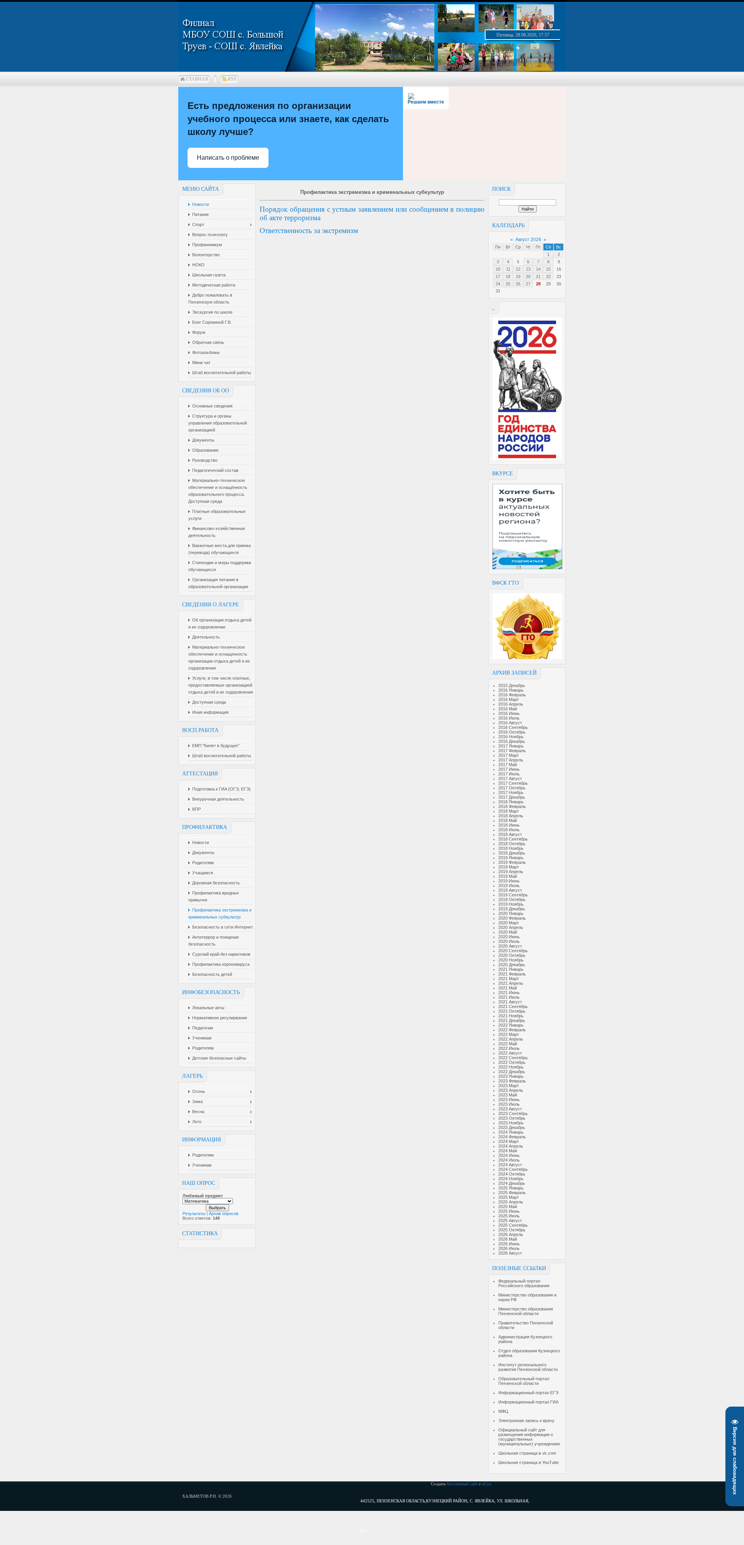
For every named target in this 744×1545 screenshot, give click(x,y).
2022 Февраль (512, 1029)
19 (518, 276)
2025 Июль (509, 1216)
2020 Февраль (512, 918)
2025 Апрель (510, 1202)
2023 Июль (509, 1104)
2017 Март (508, 755)
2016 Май (507, 708)
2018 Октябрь (511, 843)
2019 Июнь (509, 881)
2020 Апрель (510, 927)
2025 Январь (511, 1188)
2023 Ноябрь (511, 1122)
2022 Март (508, 1034)
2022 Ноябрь (511, 1067)
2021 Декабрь (511, 1020)
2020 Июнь (509, 936)
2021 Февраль (512, 974)
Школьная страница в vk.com (527, 1453)
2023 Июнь (509, 1099)
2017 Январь (511, 746)
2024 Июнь (509, 1155)
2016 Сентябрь (513, 727)
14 (538, 269)
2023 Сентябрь (513, 1113)
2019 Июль (509, 885)
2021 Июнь (509, 992)
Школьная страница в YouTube (528, 1462)
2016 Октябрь (511, 732)
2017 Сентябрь (513, 783)
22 (548, 276)
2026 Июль (509, 1248)
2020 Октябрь (511, 955)
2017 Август (510, 778)
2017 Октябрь (511, 787)
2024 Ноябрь (511, 1178)
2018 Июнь (509, 825)
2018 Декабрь (511, 853)
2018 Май (507, 820)
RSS (232, 79)
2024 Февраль (512, 1136)
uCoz (486, 1483)
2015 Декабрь (511, 685)
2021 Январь (511, 969)
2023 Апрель (510, 1090)
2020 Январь (511, 913)
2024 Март (508, 1141)
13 (528, 269)
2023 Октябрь (511, 1118)
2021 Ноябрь (511, 1015)
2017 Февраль (512, 750)
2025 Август (510, 1220)
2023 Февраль (512, 1081)
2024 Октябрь (511, 1174)
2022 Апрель (510, 1039)
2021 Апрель (510, 983)
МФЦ (503, 1411)
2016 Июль (509, 718)
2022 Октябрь (511, 1062)
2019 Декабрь (511, 908)
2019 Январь (511, 857)
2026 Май (507, 1239)
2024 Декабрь (511, 1183)
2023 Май (507, 1095)
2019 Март (508, 867)
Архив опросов (223, 1213)
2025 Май (507, 1206)
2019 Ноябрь (511, 904)
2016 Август (510, 722)
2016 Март (508, 699)
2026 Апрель (510, 1234)
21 (538, 276)
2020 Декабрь (511, 964)
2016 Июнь (509, 713)
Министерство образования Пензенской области (525, 1311)
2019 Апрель (510, 871)
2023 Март (508, 1085)
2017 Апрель (510, 760)
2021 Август (510, 1002)
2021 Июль (509, 997)
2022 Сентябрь (513, 1057)
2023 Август (510, 1109)
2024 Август (510, 1164)
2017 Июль (509, 774)
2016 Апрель (510, 704)
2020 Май (507, 932)
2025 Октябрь (511, 1229)
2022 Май (507, 1043)
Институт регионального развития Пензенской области (528, 1367)
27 (528, 283)
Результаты (194, 1213)
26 (518, 283)
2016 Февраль (512, 694)
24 (498, 283)
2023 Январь (511, 1076)
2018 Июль (509, 829)
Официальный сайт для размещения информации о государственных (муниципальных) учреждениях (529, 1437)
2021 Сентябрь (513, 1006)
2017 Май (507, 764)
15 (548, 269)
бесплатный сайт (462, 1483)
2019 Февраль (512, 862)
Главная (197, 79)
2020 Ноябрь (511, 960)
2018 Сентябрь (513, 839)
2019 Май (507, 876)
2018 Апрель (510, 815)
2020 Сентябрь (513, 950)
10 (498, 269)
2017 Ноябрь (511, 792)
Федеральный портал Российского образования (523, 1283)
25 (508, 283)
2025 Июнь (509, 1211)
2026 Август (510, 1253)
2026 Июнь (509, 1243)
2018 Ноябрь (511, 848)
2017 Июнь (509, 769)
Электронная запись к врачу (526, 1420)
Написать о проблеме (228, 157)
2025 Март (508, 1197)
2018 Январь (511, 801)
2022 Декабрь (511, 1071)
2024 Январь (511, 1132)
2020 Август (510, 946)
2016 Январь (511, 690)
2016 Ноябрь (511, 736)
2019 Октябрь (511, 899)
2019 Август (510, 890)
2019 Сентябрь (513, 894)
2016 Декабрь (511, 741)
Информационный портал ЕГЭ (528, 1392)
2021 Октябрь (511, 1011)
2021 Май (507, 988)
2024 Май (507, 1150)
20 (528, 276)
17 (498, 276)
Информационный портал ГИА (528, 1402)
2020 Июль (509, 941)
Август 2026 (528, 239)
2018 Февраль (512, 806)
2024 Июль (509, 1160)
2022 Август (510, 1053)
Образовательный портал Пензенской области (523, 1381)
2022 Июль (509, 1048)
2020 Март (508, 922)
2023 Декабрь (511, 1127)
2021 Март (508, 978)
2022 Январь (511, 1025)
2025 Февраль (512, 1192)
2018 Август (510, 834)
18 (508, 276)
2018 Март (508, 811)
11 (508, 269)
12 (518, 269)
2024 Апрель (510, 1146)
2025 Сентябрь (513, 1225)
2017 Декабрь (511, 797)
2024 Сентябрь (513, 1169)
